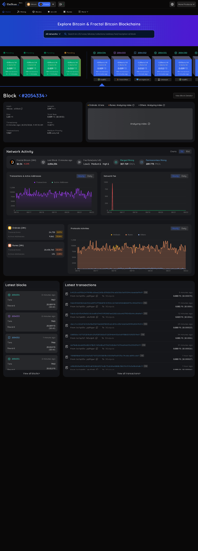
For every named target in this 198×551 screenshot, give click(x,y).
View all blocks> (31, 373)
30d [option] (188, 151)
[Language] (172, 4)
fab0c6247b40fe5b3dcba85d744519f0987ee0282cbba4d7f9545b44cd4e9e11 (106, 313)
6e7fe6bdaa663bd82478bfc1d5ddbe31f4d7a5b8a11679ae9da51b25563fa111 (105, 345)
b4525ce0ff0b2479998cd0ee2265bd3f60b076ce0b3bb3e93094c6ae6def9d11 (106, 292)
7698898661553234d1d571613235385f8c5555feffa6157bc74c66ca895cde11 (104, 355)
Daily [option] (89, 176)
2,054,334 (52, 164)
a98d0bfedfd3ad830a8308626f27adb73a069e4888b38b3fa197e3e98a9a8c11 (106, 366)
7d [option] (182, 151)
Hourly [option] (81, 176)
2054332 (142, 52)
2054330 (182, 52)
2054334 (101, 52)
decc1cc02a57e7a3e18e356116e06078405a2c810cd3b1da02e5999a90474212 (106, 324)
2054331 (162, 52)
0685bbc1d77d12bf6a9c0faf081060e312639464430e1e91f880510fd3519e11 (105, 334)
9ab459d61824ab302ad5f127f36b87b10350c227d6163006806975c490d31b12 (106, 303)
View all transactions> (128, 373)
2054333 (121, 52)
